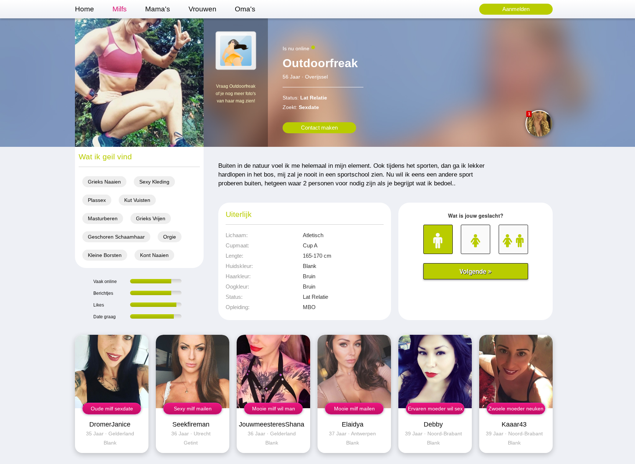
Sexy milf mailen (193, 409)
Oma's (245, 9)
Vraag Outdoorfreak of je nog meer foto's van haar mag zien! (236, 94)
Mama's (157, 9)
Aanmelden (516, 9)
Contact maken (319, 127)
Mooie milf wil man (273, 409)
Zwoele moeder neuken (515, 409)
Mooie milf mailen (354, 409)
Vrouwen (202, 9)
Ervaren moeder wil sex (435, 409)
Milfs (119, 9)
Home (84, 9)
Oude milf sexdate (112, 409)
